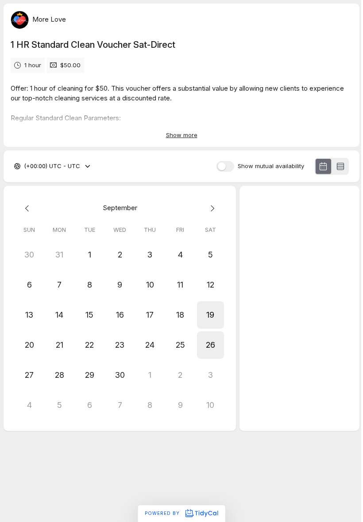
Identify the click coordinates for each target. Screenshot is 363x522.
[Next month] (210, 208)
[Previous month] (29, 208)
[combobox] (25, 166)
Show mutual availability (271, 166)
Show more (181, 134)
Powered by (163, 513)
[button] (210, 315)
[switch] (225, 166)
